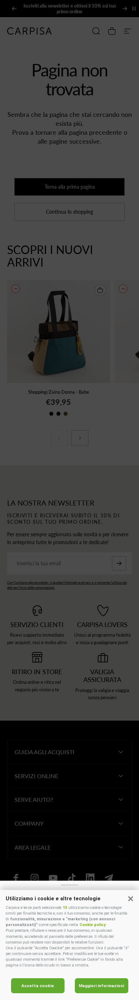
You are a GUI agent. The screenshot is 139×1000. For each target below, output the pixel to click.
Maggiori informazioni (101, 985)
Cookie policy (92, 924)
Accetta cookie (37, 985)
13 (65, 907)
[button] (130, 898)
